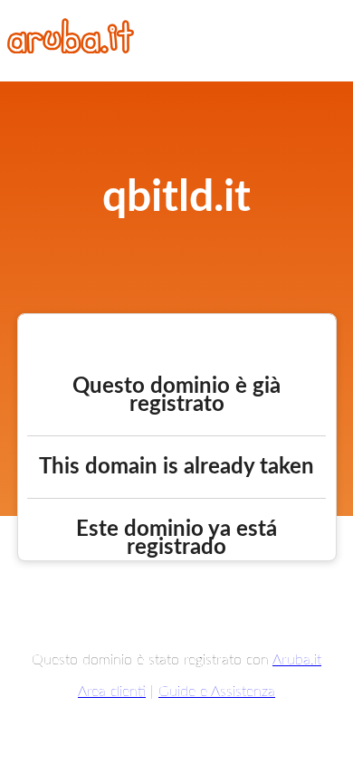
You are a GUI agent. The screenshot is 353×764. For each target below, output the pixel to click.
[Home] (70, 49)
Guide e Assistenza (216, 691)
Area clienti (112, 691)
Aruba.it (296, 660)
